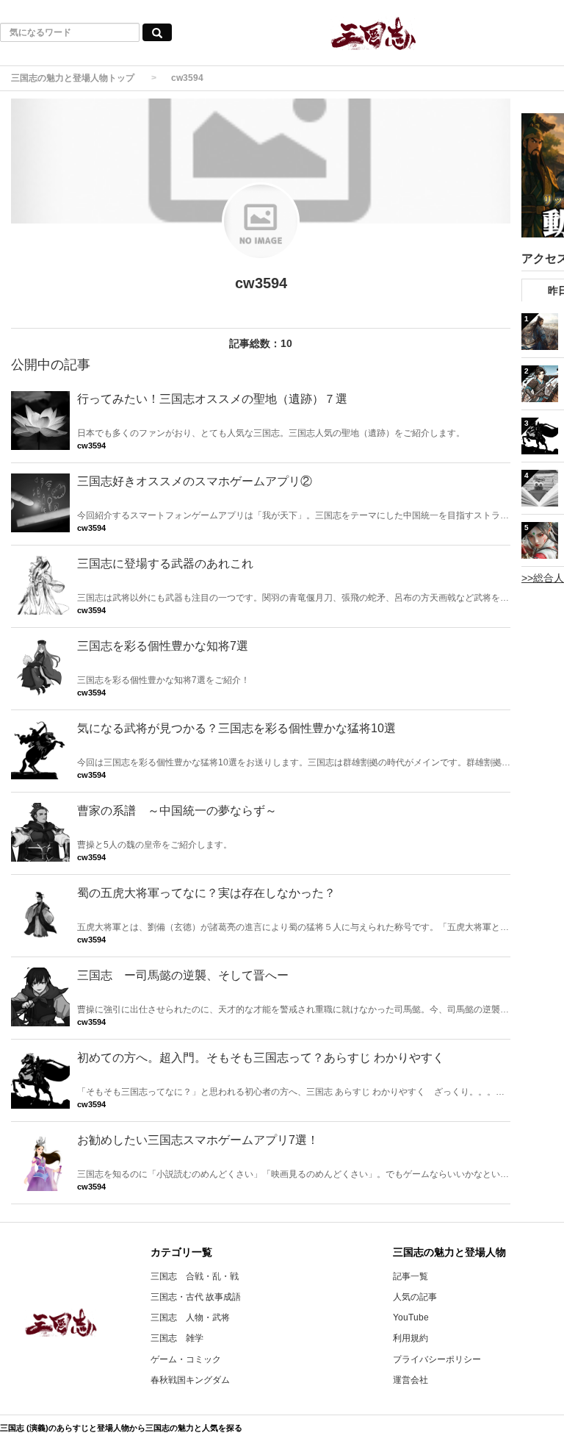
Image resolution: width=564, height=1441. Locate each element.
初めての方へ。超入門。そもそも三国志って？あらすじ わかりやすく (260, 1057)
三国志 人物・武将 (190, 1317)
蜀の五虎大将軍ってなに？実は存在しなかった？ (206, 893)
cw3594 (91, 445)
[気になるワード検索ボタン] (157, 32)
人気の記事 (415, 1297)
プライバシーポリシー (437, 1359)
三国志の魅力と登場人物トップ (72, 78)
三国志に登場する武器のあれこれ (165, 563)
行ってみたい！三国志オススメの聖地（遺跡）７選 (212, 399)
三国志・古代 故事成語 (196, 1297)
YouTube (411, 1317)
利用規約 (410, 1338)
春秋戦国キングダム (190, 1380)
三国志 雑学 (177, 1338)
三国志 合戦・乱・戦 (195, 1276)
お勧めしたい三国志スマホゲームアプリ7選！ (198, 1140)
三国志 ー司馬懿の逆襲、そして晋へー (183, 975)
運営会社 (410, 1380)
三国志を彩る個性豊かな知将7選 (162, 646)
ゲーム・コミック (186, 1359)
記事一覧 (410, 1276)
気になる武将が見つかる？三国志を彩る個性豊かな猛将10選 (236, 728)
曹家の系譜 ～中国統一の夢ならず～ (177, 810)
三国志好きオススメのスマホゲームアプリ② (194, 481)
